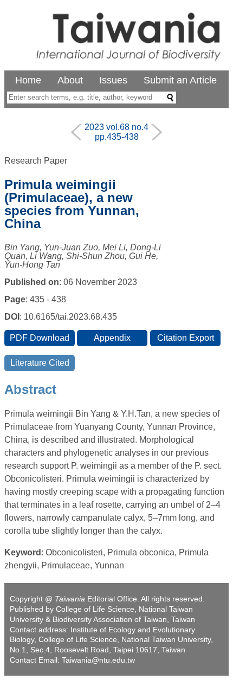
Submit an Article (180, 80)
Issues (113, 80)
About (70, 80)
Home (28, 80)
